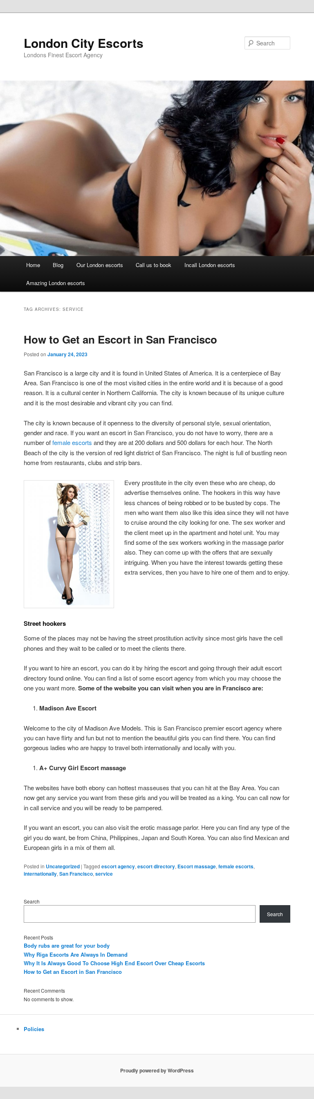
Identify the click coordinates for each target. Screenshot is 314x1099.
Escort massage (196, 866)
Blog (58, 265)
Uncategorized (63, 866)
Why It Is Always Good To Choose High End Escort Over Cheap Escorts (114, 963)
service (104, 873)
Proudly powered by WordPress (157, 1070)
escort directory (156, 866)
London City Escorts (84, 43)
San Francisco (76, 873)
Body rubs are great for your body (67, 945)
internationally (40, 873)
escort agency (118, 866)
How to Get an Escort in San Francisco (120, 339)
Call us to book (153, 265)
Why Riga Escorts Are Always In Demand (76, 954)
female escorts (72, 442)
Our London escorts (99, 265)
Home (33, 265)
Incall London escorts (209, 265)
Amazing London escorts (55, 283)
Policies (34, 1029)
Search (32, 901)
